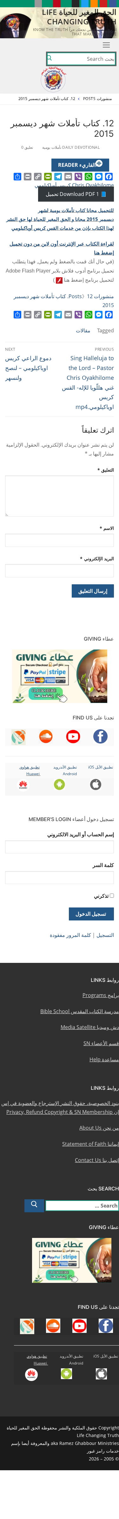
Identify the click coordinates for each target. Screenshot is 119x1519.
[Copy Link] (38, 176)
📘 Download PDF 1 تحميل (76, 194)
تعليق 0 (27, 147)
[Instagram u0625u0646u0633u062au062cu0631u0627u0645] (75, 3)
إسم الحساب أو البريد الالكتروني (80, 834)
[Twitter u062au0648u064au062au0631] (85, 3)
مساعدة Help (104, 1059)
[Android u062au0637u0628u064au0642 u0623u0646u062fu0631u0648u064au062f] (47, 3)
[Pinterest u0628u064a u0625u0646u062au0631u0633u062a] (56, 3)
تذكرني (101, 895)
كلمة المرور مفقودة (70, 935)
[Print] (28, 176)
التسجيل (105, 935)
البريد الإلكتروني (97, 559)
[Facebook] (109, 176)
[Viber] (78, 176)
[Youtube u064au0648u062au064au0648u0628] (103, 3)
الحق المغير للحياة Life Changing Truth (79, 16)
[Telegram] (58, 176)
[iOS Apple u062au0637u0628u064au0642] (38, 3)
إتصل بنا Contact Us (97, 1160)
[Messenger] (99, 176)
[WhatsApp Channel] (66, 3)
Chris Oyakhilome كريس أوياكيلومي (74, 185)
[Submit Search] (49, 59)
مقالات (83, 330)
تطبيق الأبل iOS (100, 767)
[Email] (68, 176)
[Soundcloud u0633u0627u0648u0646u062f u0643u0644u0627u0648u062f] (94, 3)
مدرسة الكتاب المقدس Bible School (79, 1011)
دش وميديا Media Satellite (90, 1027)
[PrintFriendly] (48, 176)
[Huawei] (28, 3)
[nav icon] (106, 45)
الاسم (107, 528)
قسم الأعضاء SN (101, 1043)
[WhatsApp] (88, 176)
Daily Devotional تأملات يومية (71, 147)
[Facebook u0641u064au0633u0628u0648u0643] (112, 3)
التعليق (105, 470)
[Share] (17, 176)
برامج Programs (101, 995)
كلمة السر (103, 865)
